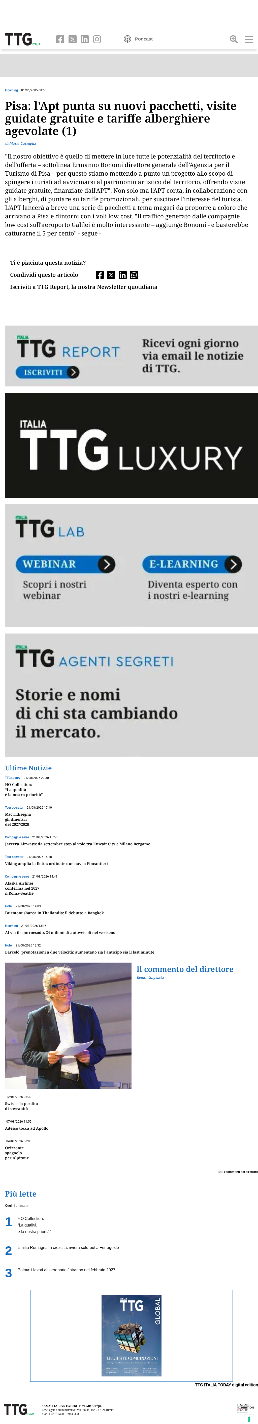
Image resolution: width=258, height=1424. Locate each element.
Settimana (21, 1205)
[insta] (95, 39)
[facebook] (59, 39)
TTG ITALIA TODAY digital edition (226, 1384)
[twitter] (71, 39)
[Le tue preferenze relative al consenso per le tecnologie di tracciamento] (249, 1419)
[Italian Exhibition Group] (245, 1408)
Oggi (8, 1205)
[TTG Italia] (22, 39)
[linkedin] (84, 39)
